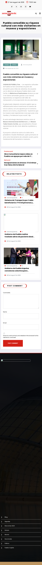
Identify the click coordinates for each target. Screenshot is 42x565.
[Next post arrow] (37, 163)
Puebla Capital (9, 548)
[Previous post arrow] (37, 154)
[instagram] (25, 6)
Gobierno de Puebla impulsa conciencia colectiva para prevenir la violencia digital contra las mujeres (17, 269)
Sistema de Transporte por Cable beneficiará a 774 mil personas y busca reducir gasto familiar (19, 201)
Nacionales (8, 539)
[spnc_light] (36, 13)
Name (5, 312)
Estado (7, 65)
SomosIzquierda (27, 65)
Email (5, 323)
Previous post (8, 151)
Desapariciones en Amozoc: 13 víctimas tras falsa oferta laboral (20, 164)
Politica (14, 65)
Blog (6, 517)
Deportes (7, 521)
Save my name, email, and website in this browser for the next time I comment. (20, 336)
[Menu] (40, 13)
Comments (6, 293)
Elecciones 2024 (10, 526)
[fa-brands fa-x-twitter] (16, 6)
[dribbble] (21, 6)
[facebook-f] (11, 6)
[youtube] (30, 6)
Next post (7, 160)
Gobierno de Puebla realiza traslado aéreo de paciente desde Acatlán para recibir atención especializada (19, 235)
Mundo (7, 534)
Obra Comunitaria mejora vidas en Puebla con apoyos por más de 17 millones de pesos (18, 155)
